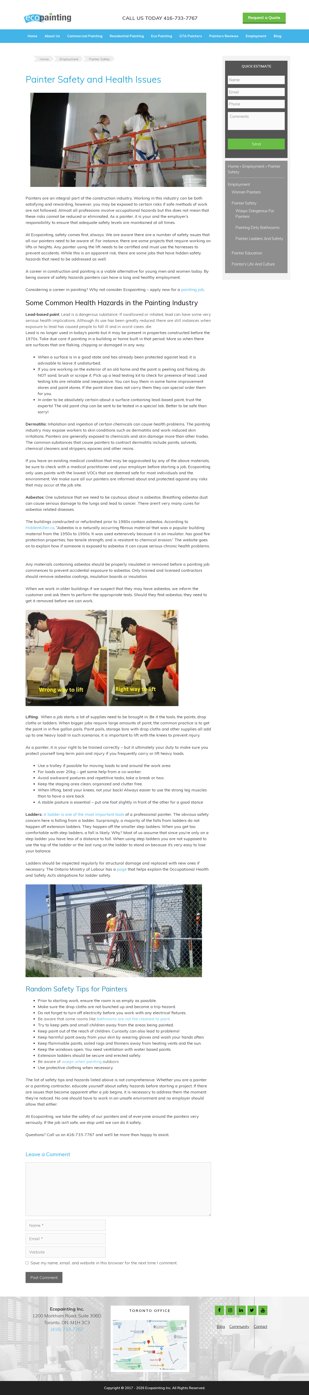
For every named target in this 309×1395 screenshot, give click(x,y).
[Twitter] (252, 1310)
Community (239, 1326)
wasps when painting (82, 1061)
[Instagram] (230, 1310)
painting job (192, 289)
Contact (260, 1326)
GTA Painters (190, 36)
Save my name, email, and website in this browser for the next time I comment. (104, 1262)
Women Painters (246, 192)
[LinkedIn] (241, 1310)
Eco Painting (161, 36)
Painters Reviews (223, 36)
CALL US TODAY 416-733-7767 (159, 18)
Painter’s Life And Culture (253, 264)
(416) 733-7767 (67, 1329)
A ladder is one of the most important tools (83, 814)
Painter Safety (244, 203)
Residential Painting (127, 36)
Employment (256, 36)
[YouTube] (262, 1310)
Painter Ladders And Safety (259, 238)
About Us (52, 36)
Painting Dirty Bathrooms (257, 227)
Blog (277, 36)
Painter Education (247, 253)
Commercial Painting (84, 36)
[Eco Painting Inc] (47, 18)
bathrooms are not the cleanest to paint (133, 1018)
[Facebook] (219, 1310)
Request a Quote (264, 17)
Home (32, 36)
